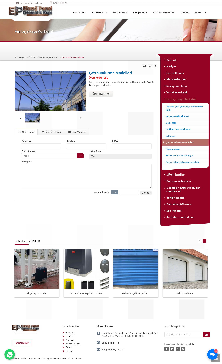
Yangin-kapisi (175, 197)
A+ (150, 66)
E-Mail (115, 140)
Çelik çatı (171, 122)
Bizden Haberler (73, 343)
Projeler (69, 339)
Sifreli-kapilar (175, 174)
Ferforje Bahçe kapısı (177, 116)
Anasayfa (21, 57)
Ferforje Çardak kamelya (179, 155)
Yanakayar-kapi (176, 92)
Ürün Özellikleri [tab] (53, 132)
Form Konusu (28, 151)
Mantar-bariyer (176, 79)
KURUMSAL (99, 12)
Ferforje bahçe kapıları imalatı (182, 161)
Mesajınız (27, 161)
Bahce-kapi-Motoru (179, 204)
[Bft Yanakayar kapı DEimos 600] (90, 268)
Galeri (68, 347)
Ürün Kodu (95, 151)
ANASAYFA (79, 12)
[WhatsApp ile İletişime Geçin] (9, 354)
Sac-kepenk (173, 210)
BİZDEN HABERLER (164, 12)
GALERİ (185, 12)
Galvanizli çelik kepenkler (135, 293)
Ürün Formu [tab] (28, 132)
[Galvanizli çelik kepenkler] (140, 268)
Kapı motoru (173, 148)
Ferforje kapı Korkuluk (48, 57)
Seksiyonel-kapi (176, 86)
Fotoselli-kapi (175, 73)
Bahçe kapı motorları (36, 293)
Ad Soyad (26, 140)
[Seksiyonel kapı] (189, 268)
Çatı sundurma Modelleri (180, 142)
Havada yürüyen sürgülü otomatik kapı (184, 108)
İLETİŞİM (200, 12)
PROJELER (139, 12)
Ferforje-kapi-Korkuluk (181, 99)
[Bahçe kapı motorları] (41, 268)
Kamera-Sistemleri (178, 181)
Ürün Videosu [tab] (78, 132)
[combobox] (52, 155)
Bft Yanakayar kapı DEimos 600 (86, 293)
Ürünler (32, 57)
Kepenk (171, 60)
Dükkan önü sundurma (178, 129)
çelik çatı (170, 135)
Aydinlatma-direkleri (180, 217)
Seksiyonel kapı (185, 293)
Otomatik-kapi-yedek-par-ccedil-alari (183, 189)
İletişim (69, 350)
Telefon (71, 140)
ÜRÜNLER (119, 12)
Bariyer (171, 66)
